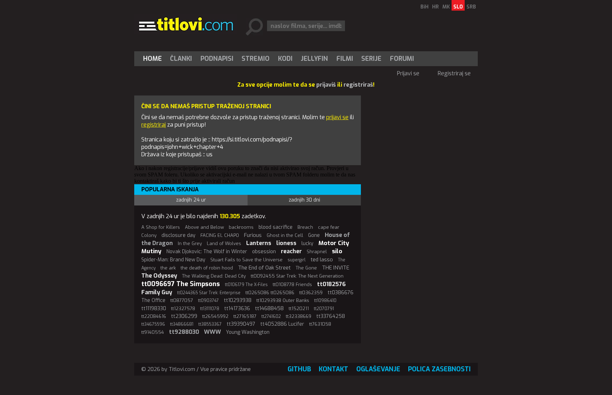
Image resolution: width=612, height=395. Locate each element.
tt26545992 (215, 316)
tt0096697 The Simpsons (180, 284)
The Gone (306, 268)
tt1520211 (299, 309)
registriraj (153, 124)
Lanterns (258, 243)
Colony (149, 235)
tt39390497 (241, 324)
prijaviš (326, 84)
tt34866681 (181, 324)
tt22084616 (153, 316)
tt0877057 (181, 300)
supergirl (297, 260)
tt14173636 (237, 308)
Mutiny (151, 251)
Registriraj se (454, 73)
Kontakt (333, 369)
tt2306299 (184, 316)
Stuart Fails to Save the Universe (246, 260)
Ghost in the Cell (285, 235)
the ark (168, 268)
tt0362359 (311, 293)
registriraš (358, 84)
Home (152, 58)
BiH (424, 7)
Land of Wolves (224, 243)
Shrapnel (317, 252)
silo (337, 251)
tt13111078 (209, 309)
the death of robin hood (207, 268)
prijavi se (337, 117)
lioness (286, 243)
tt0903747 (208, 300)
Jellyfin (314, 58)
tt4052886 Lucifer (282, 324)
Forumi (402, 58)
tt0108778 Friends (292, 284)
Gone (314, 235)
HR (435, 7)
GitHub (299, 369)
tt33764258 (330, 316)
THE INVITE (335, 267)
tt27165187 (244, 316)
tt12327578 (183, 309)
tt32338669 (298, 316)
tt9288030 (184, 332)
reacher (291, 251)
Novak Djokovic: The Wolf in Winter (206, 251)
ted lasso (322, 259)
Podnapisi (216, 58)
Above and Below (204, 227)
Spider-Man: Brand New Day (173, 259)
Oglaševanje (378, 369)
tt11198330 (153, 308)
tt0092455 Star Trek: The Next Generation (297, 276)
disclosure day (179, 235)
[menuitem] (154, 58)
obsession (264, 251)
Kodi (285, 58)
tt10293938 (237, 300)
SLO (458, 7)
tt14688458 (269, 308)
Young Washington (248, 332)
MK (446, 7)
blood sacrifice (276, 227)
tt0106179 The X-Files (246, 284)
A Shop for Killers (160, 227)
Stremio (256, 58)
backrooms (241, 227)
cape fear (328, 227)
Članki (181, 58)
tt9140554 (152, 332)
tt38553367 (210, 324)
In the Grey (190, 243)
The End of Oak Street (264, 267)
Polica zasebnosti (439, 369)
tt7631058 (320, 324)
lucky (307, 243)
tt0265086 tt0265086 (269, 293)
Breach (305, 227)
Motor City (333, 243)
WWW (212, 332)
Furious (253, 235)
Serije (371, 58)
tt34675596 (153, 324)
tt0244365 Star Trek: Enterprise (208, 293)
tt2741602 (271, 316)
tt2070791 (324, 309)
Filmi (344, 58)
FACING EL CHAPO (219, 235)
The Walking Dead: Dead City (214, 276)
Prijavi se (408, 73)
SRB (471, 7)
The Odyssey (159, 275)
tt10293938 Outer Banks (282, 300)
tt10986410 (325, 300)
